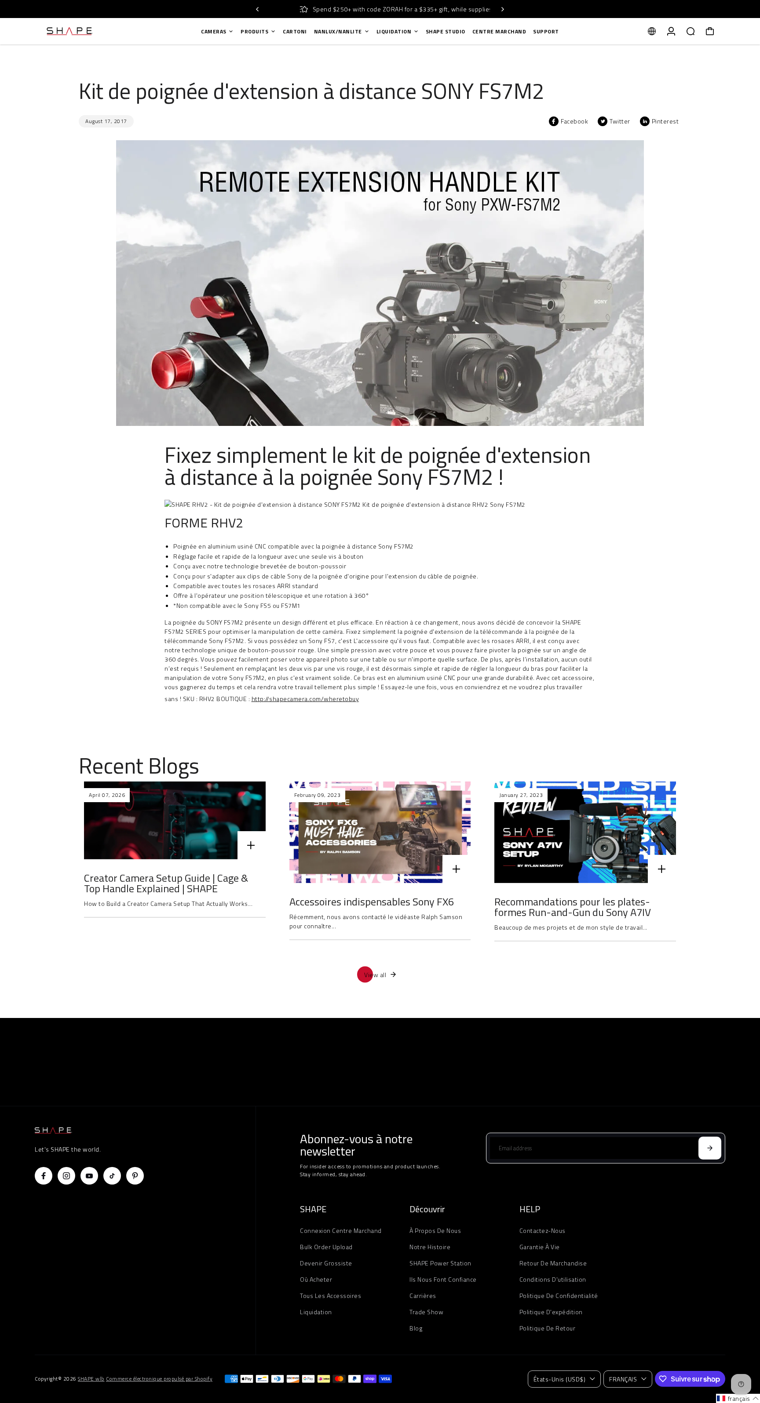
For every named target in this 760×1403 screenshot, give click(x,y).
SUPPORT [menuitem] (546, 31)
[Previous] (257, 9)
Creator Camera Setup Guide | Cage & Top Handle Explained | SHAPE (166, 883)
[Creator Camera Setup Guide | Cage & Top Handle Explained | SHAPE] (175, 820)
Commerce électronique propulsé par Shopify (159, 1379)
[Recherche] (690, 31)
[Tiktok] (112, 1176)
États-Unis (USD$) (559, 1379)
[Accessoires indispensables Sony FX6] (380, 832)
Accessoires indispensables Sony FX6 (371, 901)
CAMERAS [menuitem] (214, 31)
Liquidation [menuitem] (394, 31)
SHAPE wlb (91, 1379)
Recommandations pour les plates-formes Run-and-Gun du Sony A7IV (572, 906)
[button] (738, 1398)
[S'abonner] (709, 1148)
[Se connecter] (671, 31)
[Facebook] (43, 1176)
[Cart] (710, 31)
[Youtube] (89, 1176)
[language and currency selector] (652, 31)
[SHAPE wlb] (96, 31)
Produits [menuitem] (254, 31)
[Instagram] (66, 1176)
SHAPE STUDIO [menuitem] (445, 31)
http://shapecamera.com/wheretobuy (305, 698)
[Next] (502, 9)
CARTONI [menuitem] (295, 31)
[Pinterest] (135, 1176)
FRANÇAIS (623, 1379)
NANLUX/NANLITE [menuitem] (338, 31)
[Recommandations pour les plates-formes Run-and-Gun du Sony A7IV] (585, 832)
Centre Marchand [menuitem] (499, 31)
